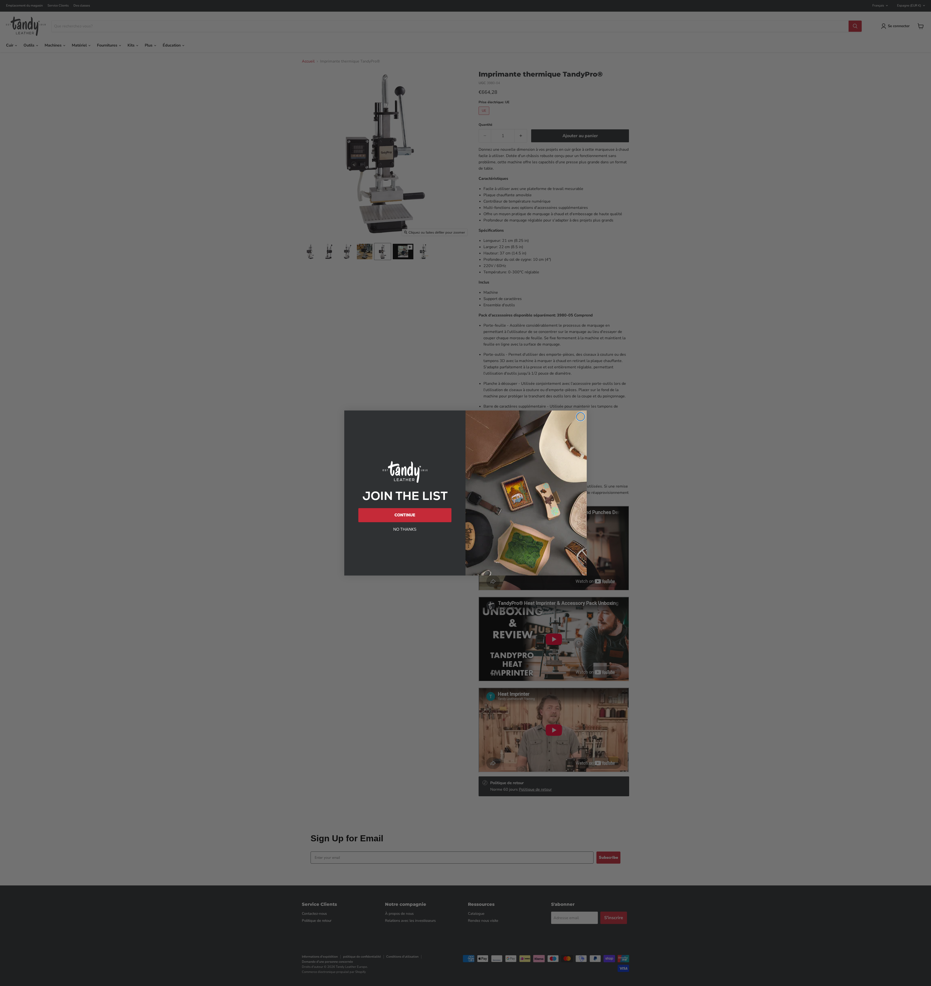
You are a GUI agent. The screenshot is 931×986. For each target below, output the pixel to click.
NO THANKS (405, 529)
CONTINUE (404, 515)
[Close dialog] (580, 416)
